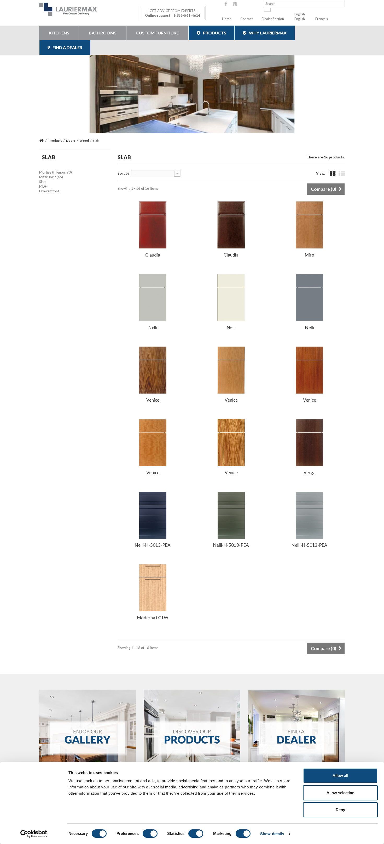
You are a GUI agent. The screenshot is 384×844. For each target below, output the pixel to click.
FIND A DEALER (67, 47)
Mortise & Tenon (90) (55, 172)
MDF (43, 186)
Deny (340, 809)
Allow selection (340, 792)
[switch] (150, 833)
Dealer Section (273, 19)
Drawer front (49, 191)
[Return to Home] (42, 140)
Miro (309, 255)
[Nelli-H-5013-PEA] (153, 515)
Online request (157, 15)
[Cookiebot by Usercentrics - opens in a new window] (34, 834)
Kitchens (59, 32)
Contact (246, 19)
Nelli (152, 327)
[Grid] (332, 173)
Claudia (152, 255)
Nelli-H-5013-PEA (153, 545)
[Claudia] (153, 224)
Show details (272, 833)
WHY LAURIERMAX (268, 32)
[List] (342, 173)
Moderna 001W (152, 617)
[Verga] (309, 442)
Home (226, 19)
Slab (42, 182)
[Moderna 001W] (153, 587)
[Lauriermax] (87, 9)
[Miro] (309, 224)
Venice (152, 400)
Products (214, 32)
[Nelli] (153, 297)
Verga (310, 472)
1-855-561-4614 (186, 15)
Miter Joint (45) (51, 177)
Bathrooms (103, 32)
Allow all (340, 775)
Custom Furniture (157, 32)
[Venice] (153, 369)
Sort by (124, 173)
